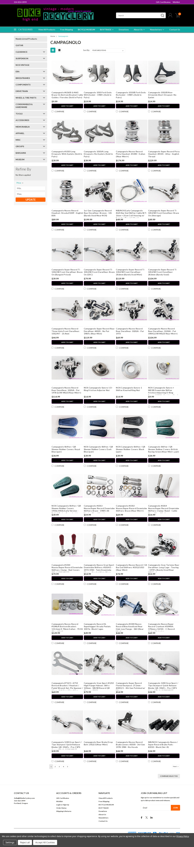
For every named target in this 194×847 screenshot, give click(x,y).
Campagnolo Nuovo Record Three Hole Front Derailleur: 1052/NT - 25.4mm (66, 331)
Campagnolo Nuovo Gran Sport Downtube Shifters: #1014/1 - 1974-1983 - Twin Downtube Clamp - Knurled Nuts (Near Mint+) (99, 570)
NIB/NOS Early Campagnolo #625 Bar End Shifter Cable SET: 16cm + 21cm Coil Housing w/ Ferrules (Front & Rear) (131, 214)
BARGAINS (21, 153)
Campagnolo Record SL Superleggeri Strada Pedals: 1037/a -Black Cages (97, 626)
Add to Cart (67, 106)
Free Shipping (66, 29)
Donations (124, 29)
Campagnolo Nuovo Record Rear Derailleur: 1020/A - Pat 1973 (130, 331)
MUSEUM (20, 159)
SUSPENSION (22, 58)
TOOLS (19, 113)
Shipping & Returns (63, 811)
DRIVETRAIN (22, 91)
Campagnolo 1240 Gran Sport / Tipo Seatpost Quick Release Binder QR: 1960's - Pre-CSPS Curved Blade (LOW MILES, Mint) (163, 688)
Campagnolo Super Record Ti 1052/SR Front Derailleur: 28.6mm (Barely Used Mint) (130, 272)
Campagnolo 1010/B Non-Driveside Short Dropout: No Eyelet (162, 95)
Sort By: (86, 50)
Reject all (25, 842)
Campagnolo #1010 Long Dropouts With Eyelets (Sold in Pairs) (67, 154)
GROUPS (20, 146)
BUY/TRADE (106, 29)
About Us (138, 29)
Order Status (61, 808)
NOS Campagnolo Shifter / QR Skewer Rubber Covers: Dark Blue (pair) (98, 449)
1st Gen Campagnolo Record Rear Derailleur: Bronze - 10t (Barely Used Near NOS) (98, 213)
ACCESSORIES (22, 120)
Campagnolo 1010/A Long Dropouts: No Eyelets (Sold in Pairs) (98, 154)
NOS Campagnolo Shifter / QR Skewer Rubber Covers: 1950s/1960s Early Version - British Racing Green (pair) (66, 509)
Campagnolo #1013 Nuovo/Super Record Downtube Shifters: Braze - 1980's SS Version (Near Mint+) (99, 509)
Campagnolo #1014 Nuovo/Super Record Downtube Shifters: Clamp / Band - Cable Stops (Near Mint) (163, 509)
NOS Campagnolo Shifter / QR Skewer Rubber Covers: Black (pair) (130, 449)
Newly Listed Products (26, 39)
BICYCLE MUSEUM (86, 29)
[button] (33, 812)
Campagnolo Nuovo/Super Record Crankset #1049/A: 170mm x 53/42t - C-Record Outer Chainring (161, 628)
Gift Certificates (163, 2)
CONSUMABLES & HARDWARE (24, 105)
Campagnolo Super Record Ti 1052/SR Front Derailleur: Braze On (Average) (163, 213)
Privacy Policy (182, 836)
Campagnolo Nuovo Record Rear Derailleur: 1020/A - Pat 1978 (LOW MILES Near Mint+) (66, 390)
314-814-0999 (20, 2)
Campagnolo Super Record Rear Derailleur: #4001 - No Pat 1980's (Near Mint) (99, 331)
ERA (17, 71)
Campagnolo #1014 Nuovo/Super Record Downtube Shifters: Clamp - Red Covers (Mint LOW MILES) (67, 569)
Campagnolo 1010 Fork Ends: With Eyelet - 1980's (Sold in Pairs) (98, 95)
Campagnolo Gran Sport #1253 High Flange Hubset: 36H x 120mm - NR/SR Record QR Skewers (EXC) (99, 687)
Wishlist (176, 2)
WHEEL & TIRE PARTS (26, 97)
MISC (18, 140)
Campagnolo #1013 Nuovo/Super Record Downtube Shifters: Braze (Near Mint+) (131, 508)
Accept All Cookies (45, 842)
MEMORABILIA (23, 126)
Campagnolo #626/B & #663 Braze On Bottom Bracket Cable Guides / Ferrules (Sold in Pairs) (67, 95)
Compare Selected (169, 776)
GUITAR (19, 45)
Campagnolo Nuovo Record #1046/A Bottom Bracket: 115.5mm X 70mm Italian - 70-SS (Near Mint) (67, 628)
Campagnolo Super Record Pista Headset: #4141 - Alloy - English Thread (164, 154)
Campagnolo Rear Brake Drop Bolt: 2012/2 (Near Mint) (98, 743)
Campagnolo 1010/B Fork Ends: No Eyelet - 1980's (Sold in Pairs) (131, 95)
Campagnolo (63, 36)
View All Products (46, 29)
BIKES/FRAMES (23, 78)
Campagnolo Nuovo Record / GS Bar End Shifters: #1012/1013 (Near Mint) (131, 567)
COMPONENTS (23, 84)
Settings (10, 842)
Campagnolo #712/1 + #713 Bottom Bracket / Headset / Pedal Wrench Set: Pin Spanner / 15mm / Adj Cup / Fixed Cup (67, 687)
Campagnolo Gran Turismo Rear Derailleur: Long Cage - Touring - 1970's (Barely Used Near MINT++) (163, 569)
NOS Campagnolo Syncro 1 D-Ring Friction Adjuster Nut (98, 388)
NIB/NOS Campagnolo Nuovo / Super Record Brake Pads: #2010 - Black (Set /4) (163, 744)
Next (175, 766)
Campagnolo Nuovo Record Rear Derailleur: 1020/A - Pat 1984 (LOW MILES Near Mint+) (163, 331)
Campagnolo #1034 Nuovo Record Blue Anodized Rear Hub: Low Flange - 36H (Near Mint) (130, 628)
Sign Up (66, 805)
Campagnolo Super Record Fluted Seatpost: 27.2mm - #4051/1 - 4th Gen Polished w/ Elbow (130, 687)
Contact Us (174, 29)
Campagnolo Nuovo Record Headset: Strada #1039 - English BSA (67, 213)
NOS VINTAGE (22, 65)
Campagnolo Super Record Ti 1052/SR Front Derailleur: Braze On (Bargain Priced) (67, 272)
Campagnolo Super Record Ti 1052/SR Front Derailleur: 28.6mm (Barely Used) (162, 272)
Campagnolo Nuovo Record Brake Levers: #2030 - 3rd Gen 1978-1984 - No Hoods (130, 744)
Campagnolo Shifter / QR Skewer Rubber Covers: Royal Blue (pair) (66, 449)
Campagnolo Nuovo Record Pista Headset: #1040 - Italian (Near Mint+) (130, 154)
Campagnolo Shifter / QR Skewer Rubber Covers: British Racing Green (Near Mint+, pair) (163, 449)
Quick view (67, 72)
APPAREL (20, 133)
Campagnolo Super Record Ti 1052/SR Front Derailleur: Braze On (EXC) (99, 272)
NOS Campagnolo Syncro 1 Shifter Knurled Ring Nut (129, 388)
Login (58, 805)
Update (31, 199)
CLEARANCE (21, 52)
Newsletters (156, 29)
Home (52, 36)
